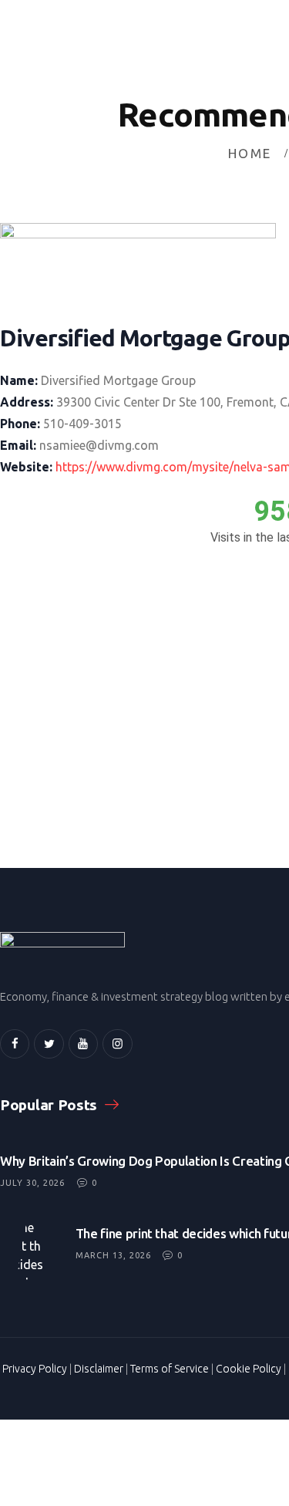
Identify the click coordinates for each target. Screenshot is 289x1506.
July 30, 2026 (32, 1182)
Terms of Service (169, 1368)
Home (250, 153)
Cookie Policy (248, 1368)
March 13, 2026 (113, 1255)
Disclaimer (98, 1368)
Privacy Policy (34, 1368)
